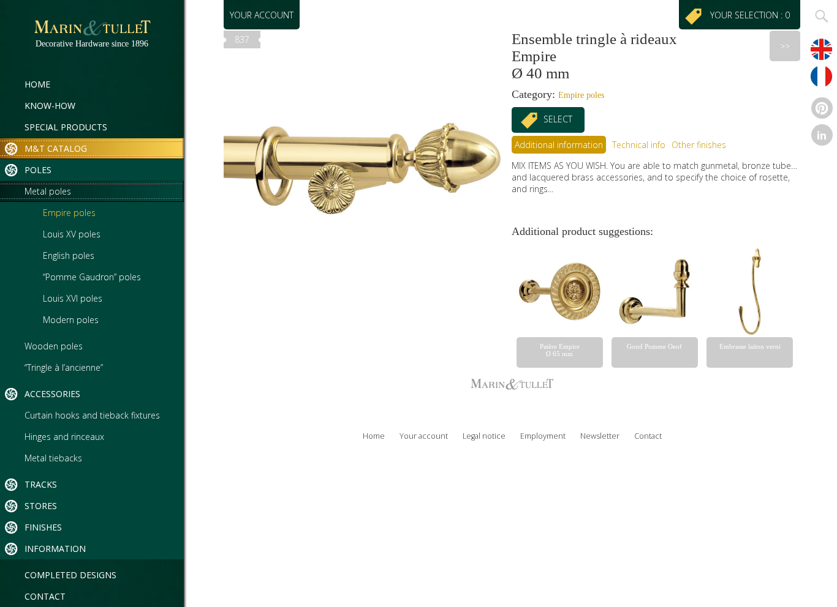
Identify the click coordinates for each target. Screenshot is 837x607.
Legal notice (484, 436)
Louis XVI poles (72, 298)
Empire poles (69, 212)
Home (37, 84)
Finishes (43, 527)
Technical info (638, 145)
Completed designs (70, 575)
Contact (45, 596)
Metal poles (48, 191)
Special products (66, 127)
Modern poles (71, 320)
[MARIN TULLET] (92, 33)
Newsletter (599, 436)
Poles (38, 170)
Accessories (52, 394)
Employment (543, 436)
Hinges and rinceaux (64, 436)
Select (557, 119)
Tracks (41, 484)
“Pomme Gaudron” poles (92, 277)
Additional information (559, 145)
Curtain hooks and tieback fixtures (92, 415)
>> (785, 46)
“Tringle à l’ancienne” (64, 367)
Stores (41, 506)
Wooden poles (54, 346)
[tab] (559, 145)
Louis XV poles (71, 234)
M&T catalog (56, 148)
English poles (68, 255)
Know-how (50, 105)
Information (55, 548)
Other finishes (699, 145)
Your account (262, 15)
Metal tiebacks (53, 458)
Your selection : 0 (752, 15)
